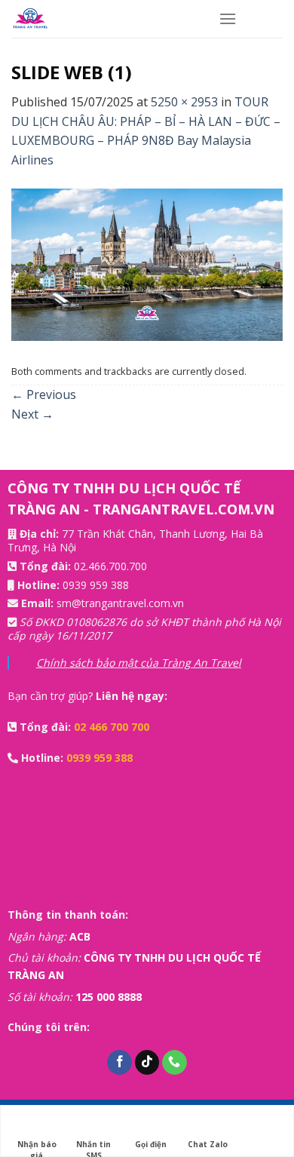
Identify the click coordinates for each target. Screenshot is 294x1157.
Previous (43, 394)
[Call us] (174, 1063)
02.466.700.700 (110, 566)
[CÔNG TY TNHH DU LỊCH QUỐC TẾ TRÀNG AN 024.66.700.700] (103, 19)
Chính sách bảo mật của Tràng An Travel (138, 662)
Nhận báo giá (37, 1144)
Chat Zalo (208, 1144)
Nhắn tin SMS (93, 1144)
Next (32, 414)
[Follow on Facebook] (119, 1063)
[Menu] (228, 18)
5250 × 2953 (184, 102)
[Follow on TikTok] (147, 1063)
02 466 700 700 (111, 727)
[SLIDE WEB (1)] (147, 263)
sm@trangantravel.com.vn (120, 603)
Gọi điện (151, 1144)
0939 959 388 (96, 585)
